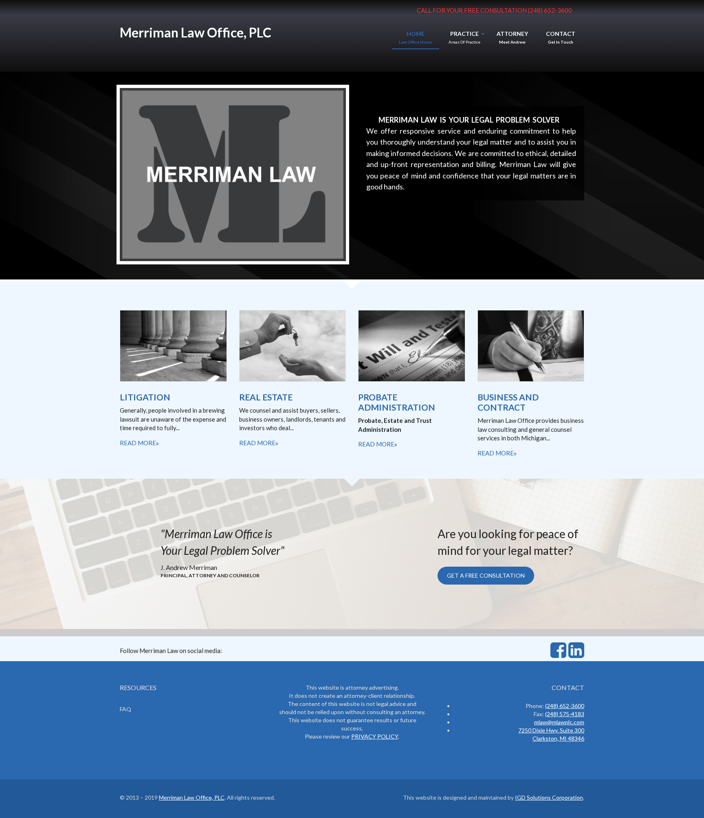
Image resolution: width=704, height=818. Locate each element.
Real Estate (266, 397)
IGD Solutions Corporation (549, 797)
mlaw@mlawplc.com (559, 722)
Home (416, 33)
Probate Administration (396, 402)
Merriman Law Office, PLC (195, 32)
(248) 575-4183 (564, 713)
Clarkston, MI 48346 (558, 738)
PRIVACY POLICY (374, 736)
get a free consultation (486, 575)
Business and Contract (508, 402)
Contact (560, 33)
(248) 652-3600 (550, 10)
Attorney (512, 33)
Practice (464, 33)
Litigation (145, 397)
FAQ (125, 709)
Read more (138, 442)
